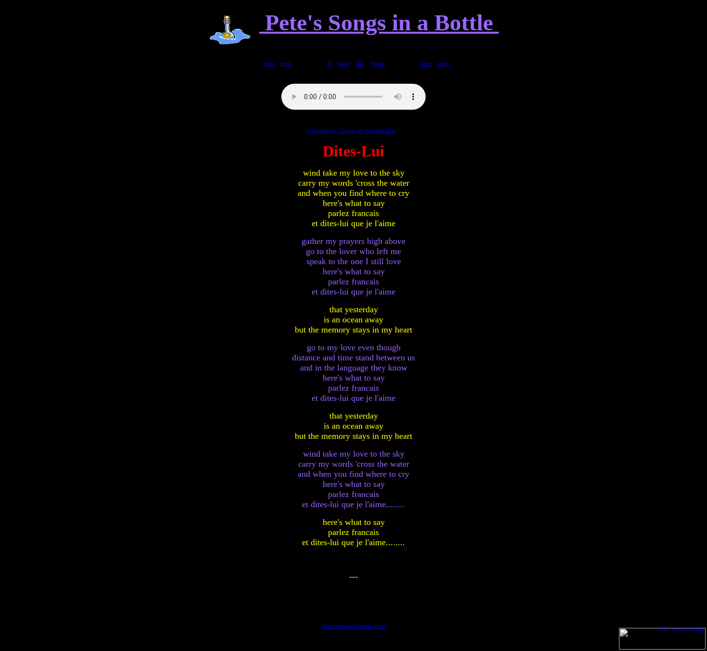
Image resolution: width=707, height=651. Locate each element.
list (359, 63)
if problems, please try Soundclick (351, 130)
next (286, 63)
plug (344, 63)
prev (269, 63)
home (378, 63)
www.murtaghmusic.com (353, 625)
